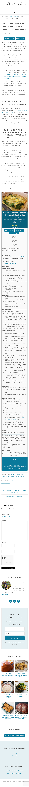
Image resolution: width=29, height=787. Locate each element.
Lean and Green (14, 476)
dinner (21, 481)
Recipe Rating (5, 514)
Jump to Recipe (10, 38)
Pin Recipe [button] (20, 230)
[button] (12, 225)
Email (3, 548)
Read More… (5, 594)
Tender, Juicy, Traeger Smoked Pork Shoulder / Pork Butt (21, 717)
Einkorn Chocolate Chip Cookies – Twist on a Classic (8, 717)
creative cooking (14, 481)
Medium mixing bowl (10, 263)
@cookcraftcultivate (19, 466)
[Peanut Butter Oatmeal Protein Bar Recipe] (21, 672)
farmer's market (5, 483)
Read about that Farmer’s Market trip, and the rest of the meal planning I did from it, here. (15, 76)
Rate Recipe (15, 233)
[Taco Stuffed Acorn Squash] (21, 693)
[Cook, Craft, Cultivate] (14, 9)
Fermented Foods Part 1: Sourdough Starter (8, 696)
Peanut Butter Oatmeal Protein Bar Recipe (21, 675)
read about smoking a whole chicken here (14, 434)
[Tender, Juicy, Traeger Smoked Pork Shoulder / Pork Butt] (21, 714)
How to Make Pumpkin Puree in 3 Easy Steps (7, 675)
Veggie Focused (5, 478)
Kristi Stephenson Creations (14, 773)
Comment (4, 520)
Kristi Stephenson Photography (14, 770)
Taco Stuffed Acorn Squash (21, 695)
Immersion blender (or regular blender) (15, 256)
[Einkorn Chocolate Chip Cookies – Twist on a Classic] (7, 714)
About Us (14, 755)
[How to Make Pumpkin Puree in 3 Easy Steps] (7, 672)
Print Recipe (21, 38)
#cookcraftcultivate (15, 468)
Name (3, 542)
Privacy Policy (14, 758)
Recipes (21, 476)
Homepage (14, 753)
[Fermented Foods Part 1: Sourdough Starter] (7, 693)
